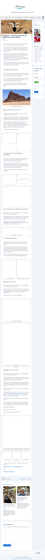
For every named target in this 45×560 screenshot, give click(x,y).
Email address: (36, 77)
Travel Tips (26, 17)
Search (35, 88)
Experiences (20, 17)
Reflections (32, 17)
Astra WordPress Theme (28, 558)
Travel (14, 17)
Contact (38, 17)
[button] (15, 17)
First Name (36, 73)
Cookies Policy (25, 557)
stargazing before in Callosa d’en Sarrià (19, 392)
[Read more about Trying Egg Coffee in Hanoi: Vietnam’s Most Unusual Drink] (23, 490)
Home (6, 17)
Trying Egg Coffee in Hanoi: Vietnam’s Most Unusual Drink (22, 498)
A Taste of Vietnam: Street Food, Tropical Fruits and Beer (9, 506)
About (10, 17)
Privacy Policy (19, 557)
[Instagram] (43, 18)
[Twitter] (43, 17)
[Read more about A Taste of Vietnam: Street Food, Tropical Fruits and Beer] (9, 494)
